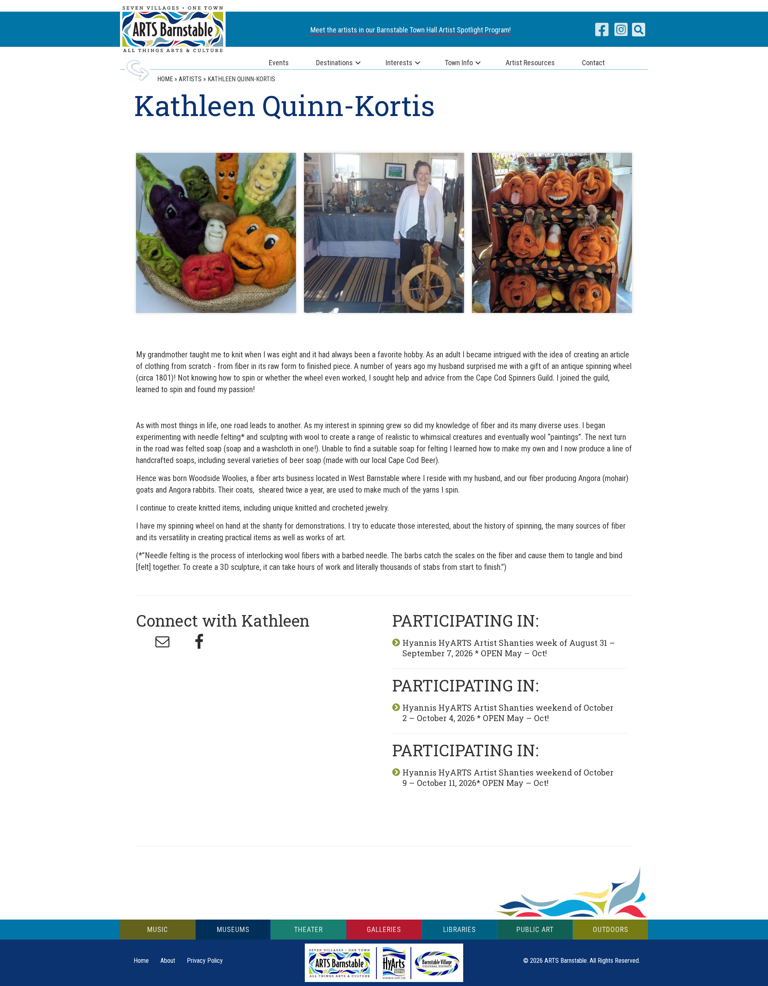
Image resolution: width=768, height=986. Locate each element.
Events (279, 62)
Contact (593, 62)
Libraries (459, 929)
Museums (233, 929)
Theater (308, 929)
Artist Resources (530, 62)
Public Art (535, 929)
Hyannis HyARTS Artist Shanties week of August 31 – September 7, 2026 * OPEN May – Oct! (508, 647)
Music (157, 929)
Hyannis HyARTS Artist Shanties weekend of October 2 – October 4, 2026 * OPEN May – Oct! (508, 712)
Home (141, 960)
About (167, 960)
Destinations (334, 62)
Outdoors (610, 929)
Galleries (384, 929)
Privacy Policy (205, 960)
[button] (638, 29)
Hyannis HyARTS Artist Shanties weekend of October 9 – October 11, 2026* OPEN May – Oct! (508, 777)
